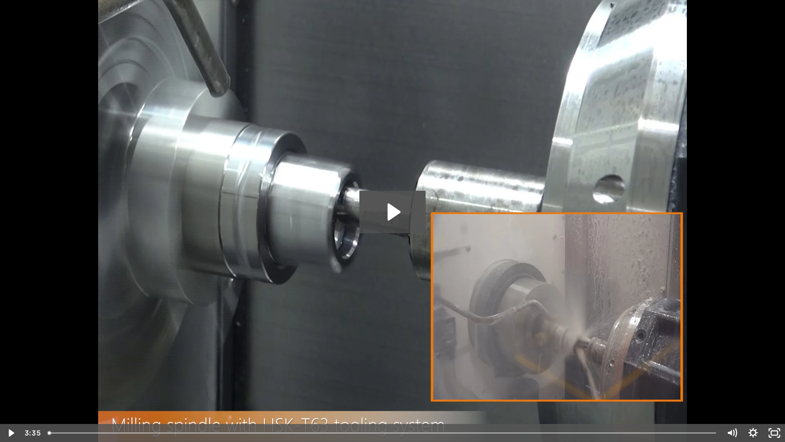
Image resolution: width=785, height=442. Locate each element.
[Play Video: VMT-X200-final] (392, 212)
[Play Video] (10, 433)
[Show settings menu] (753, 433)
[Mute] (731, 433)
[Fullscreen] (774, 433)
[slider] (382, 433)
